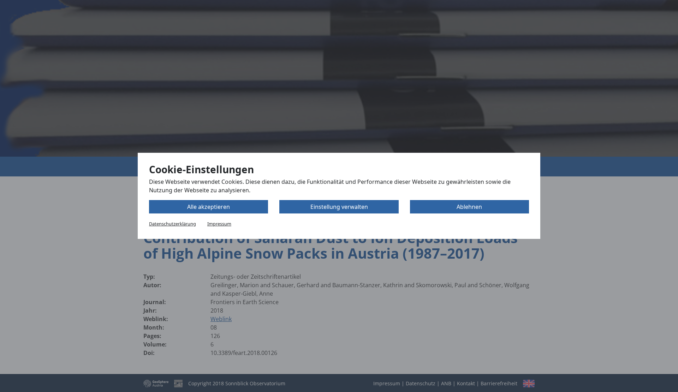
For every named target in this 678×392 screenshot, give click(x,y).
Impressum (219, 224)
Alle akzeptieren (208, 207)
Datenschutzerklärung (172, 224)
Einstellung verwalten (339, 207)
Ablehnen (469, 207)
